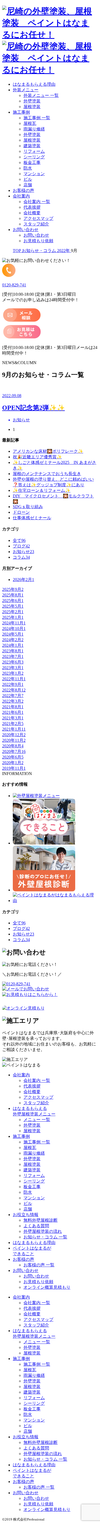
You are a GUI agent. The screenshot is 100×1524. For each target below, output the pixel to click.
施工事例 (21, 112)
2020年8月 (12, 746)
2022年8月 (14, 690)
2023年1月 (12, 673)
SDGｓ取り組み (28, 506)
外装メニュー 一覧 (41, 95)
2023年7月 (12, 656)
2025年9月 (12, 589)
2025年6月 (12, 600)
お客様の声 (23, 190)
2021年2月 (12, 723)
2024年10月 (14, 628)
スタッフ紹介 (36, 224)
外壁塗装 (32, 101)
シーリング (34, 157)
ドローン (21, 512)
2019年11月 (14, 768)
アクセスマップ (38, 218)
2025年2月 (12, 611)
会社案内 (21, 196)
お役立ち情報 (25, 1214)
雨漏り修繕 (34, 129)
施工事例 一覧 (36, 118)
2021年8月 (12, 707)
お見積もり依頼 (38, 240)
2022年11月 (14, 679)
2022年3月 (12, 701)
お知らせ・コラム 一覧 (45, 1237)
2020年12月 (14, 734)
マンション (34, 173)
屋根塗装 (32, 106)
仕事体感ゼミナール (32, 518)
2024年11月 (14, 623)
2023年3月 (12, 667)
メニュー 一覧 (36, 1119)
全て (19, 540)
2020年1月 (12, 762)
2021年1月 (14, 729)
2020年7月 (14, 751)
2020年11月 (14, 740)
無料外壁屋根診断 (40, 1220)
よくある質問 (36, 1226)
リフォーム (34, 151)
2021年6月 (12, 712)
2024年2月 (12, 639)
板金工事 (32, 162)
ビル (27, 179)
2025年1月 (12, 617)
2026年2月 (23, 579)
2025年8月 (12, 595)
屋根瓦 (29, 123)
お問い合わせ (25, 229)
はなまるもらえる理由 (34, 84)
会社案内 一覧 (36, 201)
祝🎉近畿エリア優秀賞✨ (37, 457)
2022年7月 (12, 695)
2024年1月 (12, 645)
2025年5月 (12, 606)
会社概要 (32, 213)
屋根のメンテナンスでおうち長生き (47, 473)
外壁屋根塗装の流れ (42, 1231)
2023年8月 (12, 651)
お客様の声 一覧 (38, 1265)
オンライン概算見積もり (46, 1287)
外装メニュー (25, 90)
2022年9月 (12, 684)
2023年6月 (12, 662)
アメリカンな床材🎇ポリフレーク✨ (48, 451)
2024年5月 (12, 634)
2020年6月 (12, 757)
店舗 (27, 185)
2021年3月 (12, 718)
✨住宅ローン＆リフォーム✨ (41, 490)
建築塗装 (32, 145)
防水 (27, 168)
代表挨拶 (32, 207)
